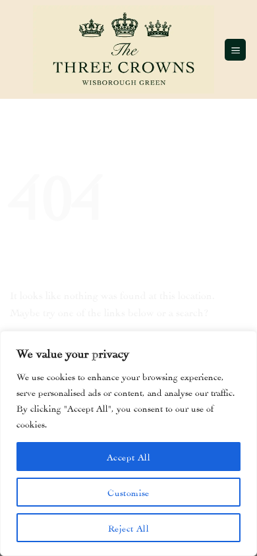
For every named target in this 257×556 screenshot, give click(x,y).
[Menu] (235, 50)
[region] (128, 443)
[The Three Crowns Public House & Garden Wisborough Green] (123, 49)
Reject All (128, 527)
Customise (128, 491)
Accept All (128, 456)
